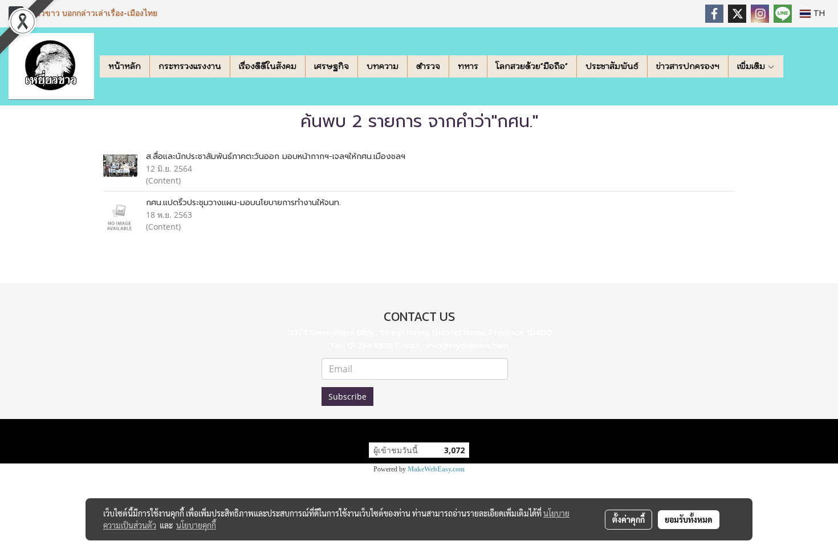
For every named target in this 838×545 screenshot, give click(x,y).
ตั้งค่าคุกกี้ (628, 519)
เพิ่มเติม (752, 66)
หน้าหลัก (124, 66)
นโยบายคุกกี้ (196, 525)
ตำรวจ (428, 66)
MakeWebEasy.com (436, 469)
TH (818, 13)
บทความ (382, 66)
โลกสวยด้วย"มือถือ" (532, 66)
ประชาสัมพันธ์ (611, 66)
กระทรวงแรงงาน (189, 66)
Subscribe (347, 396)
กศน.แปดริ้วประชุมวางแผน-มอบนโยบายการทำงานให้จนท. (243, 203)
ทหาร (468, 66)
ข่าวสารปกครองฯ (687, 66)
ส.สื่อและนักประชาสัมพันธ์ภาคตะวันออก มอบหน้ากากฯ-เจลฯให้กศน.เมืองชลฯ (275, 156)
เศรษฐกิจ (331, 66)
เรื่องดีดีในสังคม (267, 66)
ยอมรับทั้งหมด (689, 519)
